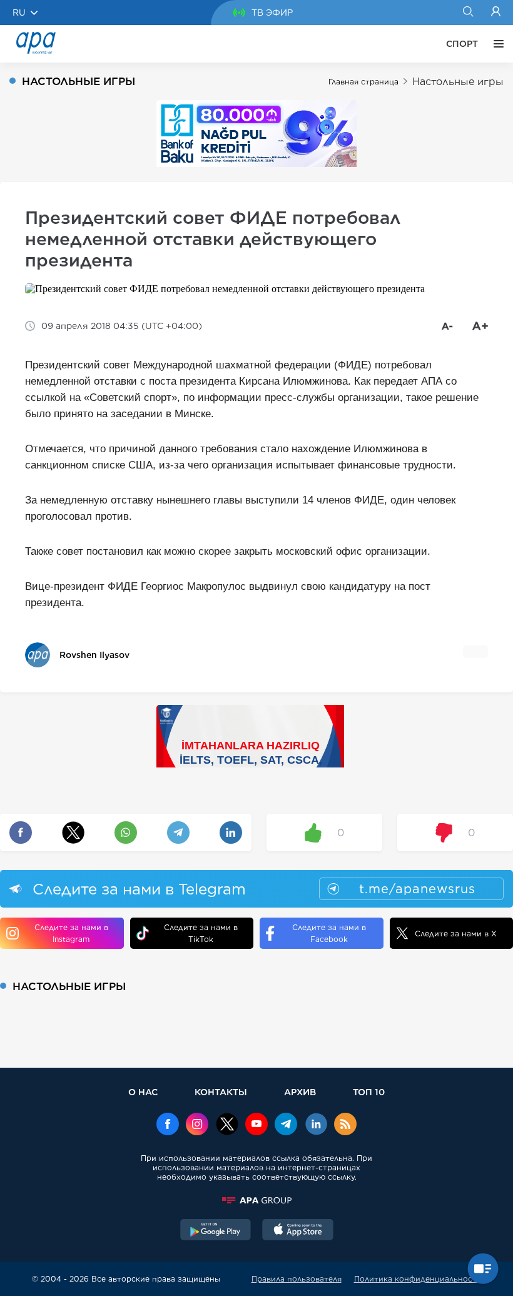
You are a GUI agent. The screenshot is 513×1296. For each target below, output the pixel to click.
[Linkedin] (316, 1125)
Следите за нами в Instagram (71, 933)
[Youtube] (256, 1125)
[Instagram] (197, 1125)
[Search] (468, 12)
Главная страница (363, 81)
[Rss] (345, 1125)
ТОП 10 (369, 1091)
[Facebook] (167, 1125)
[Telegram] (286, 1125)
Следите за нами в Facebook (329, 933)
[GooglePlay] (215, 1231)
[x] (227, 1125)
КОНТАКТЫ (221, 1091)
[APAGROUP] (256, 1200)
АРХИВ (300, 1091)
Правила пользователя (296, 1278)
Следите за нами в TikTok (201, 933)
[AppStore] (297, 1231)
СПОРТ (462, 44)
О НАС (143, 1091)
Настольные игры (458, 82)
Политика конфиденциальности (418, 1278)
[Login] (495, 12)
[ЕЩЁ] (495, 43)
